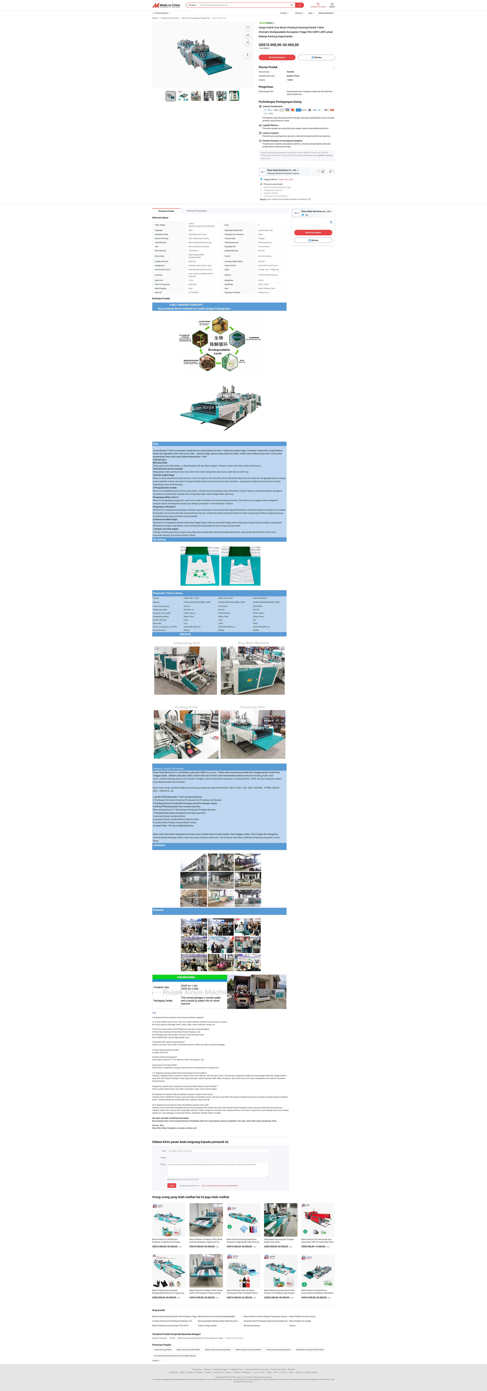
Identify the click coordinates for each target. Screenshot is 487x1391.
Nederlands (246, 1372)
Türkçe (291, 1372)
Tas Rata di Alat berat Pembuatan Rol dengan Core (172, 1321)
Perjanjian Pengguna (220, 1369)
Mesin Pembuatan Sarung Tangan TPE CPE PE (170, 1325)
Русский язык (218, 1372)
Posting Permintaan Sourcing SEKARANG (220, 1185)
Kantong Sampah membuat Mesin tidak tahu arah (217, 1321)
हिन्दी (275, 1372)
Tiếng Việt (299, 1372)
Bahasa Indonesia (312, 1372)
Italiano (228, 1372)
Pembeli (283, 13)
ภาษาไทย (283, 1372)
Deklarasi (207, 1369)
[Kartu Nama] (331, 221)
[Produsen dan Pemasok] (166, 5)
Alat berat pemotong (252, 1325)
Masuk (332, 6)
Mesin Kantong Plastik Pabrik (188, 1349)
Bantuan (298, 13)
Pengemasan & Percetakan (170, 18)
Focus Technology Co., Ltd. (237, 1377)
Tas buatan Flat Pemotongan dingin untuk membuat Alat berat (266, 1321)
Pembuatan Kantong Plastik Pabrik (310, 1349)
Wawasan (291, 1369)
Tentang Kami (197, 1369)
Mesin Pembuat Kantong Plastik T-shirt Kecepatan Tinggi (174, 1316)
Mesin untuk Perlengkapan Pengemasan (196, 18)
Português (199, 1372)
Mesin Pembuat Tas (219, 18)
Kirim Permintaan (277, 57)
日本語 (269, 1372)
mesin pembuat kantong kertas (278, 1349)
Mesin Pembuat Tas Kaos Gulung (302, 1316)
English (182, 1372)
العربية (255, 1372)
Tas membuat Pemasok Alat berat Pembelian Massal (175, 1355)
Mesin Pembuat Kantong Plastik (217, 1349)
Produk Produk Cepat (278, 1369)
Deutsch (237, 1372)
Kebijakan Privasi (236, 1369)
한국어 (262, 1372)
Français (208, 1372)
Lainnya (292, 1325)
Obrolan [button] (318, 57)
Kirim (171, 1185)
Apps (310, 13)
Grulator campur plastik (207, 1325)
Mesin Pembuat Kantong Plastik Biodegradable (216, 1316)
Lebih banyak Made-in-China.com (256, 1369)
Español (190, 1372)
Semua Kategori (162, 13)
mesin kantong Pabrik (162, 1349)
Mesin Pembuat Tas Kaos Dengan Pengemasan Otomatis (266, 1316)
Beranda (155, 18)
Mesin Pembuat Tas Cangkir (300, 1321)
